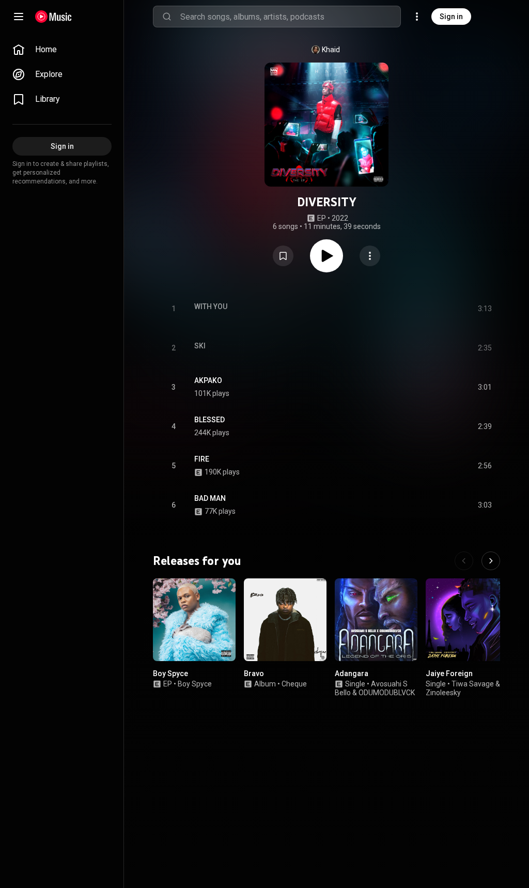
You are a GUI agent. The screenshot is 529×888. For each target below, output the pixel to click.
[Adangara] (376, 619)
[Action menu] (370, 256)
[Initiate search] (167, 16)
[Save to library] (283, 256)
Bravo (254, 673)
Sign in (451, 16)
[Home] (53, 16)
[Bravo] (285, 619)
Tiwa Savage (473, 684)
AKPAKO (208, 380)
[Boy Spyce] (194, 619)
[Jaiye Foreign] (467, 619)
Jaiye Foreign (449, 673)
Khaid (331, 49)
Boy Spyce (170, 673)
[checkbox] (484, 387)
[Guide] (18, 16)
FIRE (201, 459)
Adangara (351, 673)
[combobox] (290, 16)
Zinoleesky (443, 692)
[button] (283, 256)
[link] (62, 49)
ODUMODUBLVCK (387, 692)
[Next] (490, 560)
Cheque (294, 684)
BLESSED (209, 420)
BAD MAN (210, 498)
